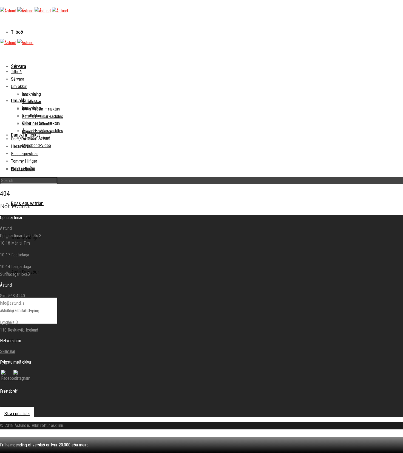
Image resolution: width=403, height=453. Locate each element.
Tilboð (17, 32)
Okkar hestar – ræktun (41, 109)
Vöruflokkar (31, 101)
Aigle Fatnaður (23, 168)
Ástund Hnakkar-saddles (42, 116)
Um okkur (20, 100)
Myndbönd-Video (36, 145)
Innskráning (31, 94)
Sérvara (18, 66)
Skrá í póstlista (17, 413)
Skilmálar (7, 351)
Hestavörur (20, 146)
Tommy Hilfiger (24, 161)
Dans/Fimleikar (23, 138)
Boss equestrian (24, 153)
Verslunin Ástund (36, 123)
